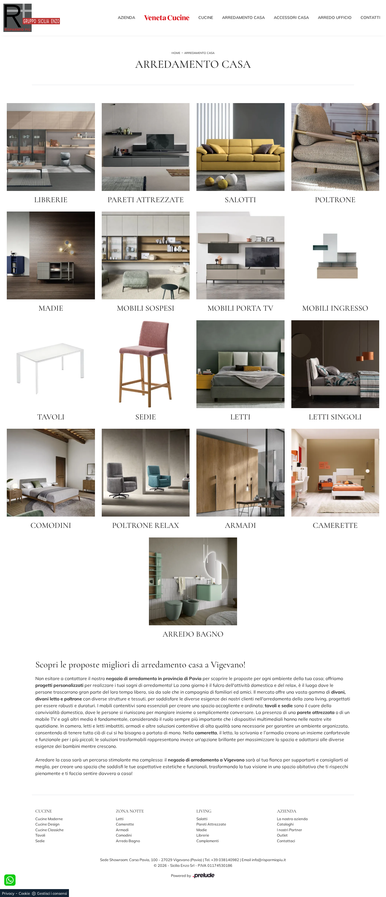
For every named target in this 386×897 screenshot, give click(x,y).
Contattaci (286, 841)
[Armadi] (240, 473)
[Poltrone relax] (146, 473)
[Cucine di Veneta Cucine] (167, 17)
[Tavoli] (51, 364)
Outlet (282, 835)
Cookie (24, 893)
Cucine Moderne (49, 819)
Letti (119, 819)
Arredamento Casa (243, 17)
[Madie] (51, 255)
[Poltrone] (335, 147)
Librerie (202, 835)
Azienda (126, 17)
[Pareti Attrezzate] (146, 147)
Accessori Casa (291, 17)
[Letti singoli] (335, 364)
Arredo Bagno (128, 841)
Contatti (370, 17)
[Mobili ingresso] (335, 255)
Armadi (122, 830)
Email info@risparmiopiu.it (264, 859)
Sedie (40, 841)
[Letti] (240, 364)
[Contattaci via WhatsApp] (10, 880)
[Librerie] (51, 147)
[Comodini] (51, 473)
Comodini (124, 835)
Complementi (207, 841)
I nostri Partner (289, 830)
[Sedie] (146, 364)
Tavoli (40, 835)
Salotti (201, 819)
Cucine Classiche (49, 830)
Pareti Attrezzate (211, 824)
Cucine (205, 17)
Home (176, 53)
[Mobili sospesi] (146, 255)
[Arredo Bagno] (193, 581)
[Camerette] (335, 473)
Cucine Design (47, 824)
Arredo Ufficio (335, 17)
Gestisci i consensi (52, 893)
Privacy (8, 893)
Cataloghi (285, 824)
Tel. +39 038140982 (222, 859)
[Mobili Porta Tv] (240, 255)
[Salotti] (240, 147)
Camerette (125, 824)
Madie (201, 830)
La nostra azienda (292, 819)
